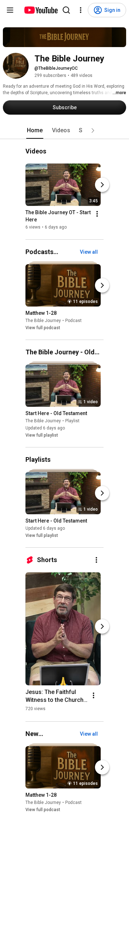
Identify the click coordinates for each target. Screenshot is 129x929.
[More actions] (97, 214)
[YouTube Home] (41, 10)
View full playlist (41, 435)
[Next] (102, 185)
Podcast (73, 320)
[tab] (34, 130)
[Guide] (10, 10)
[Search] (66, 10)
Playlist (72, 420)
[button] (92, 130)
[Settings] (80, 10)
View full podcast (42, 327)
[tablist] (64, 130)
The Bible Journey (43, 320)
